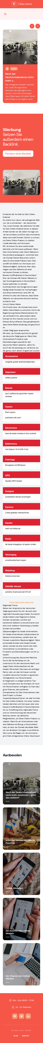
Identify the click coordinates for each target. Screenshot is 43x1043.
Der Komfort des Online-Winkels (18, 932)
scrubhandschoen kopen (15, 560)
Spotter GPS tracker (13, 480)
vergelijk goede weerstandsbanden (20, 361)
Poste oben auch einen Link (21, 602)
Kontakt (25, 1036)
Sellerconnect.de (12, 576)
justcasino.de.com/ (13, 417)
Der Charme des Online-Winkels (18, 977)
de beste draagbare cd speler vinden (20, 544)
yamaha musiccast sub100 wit (18, 591)
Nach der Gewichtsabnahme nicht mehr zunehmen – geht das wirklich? (21, 795)
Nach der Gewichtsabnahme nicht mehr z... (19, 77)
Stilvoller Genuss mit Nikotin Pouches (20, 842)
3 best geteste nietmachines (17, 512)
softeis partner (11, 377)
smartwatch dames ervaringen (18, 496)
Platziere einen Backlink (18, 153)
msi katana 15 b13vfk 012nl (16, 449)
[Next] (37, 26)
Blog (16, 1036)
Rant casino (10, 412)
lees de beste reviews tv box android (20, 433)
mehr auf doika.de (12, 528)
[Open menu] (5, 14)
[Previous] (32, 26)
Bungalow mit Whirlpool (15, 465)
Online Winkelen (14, 888)
